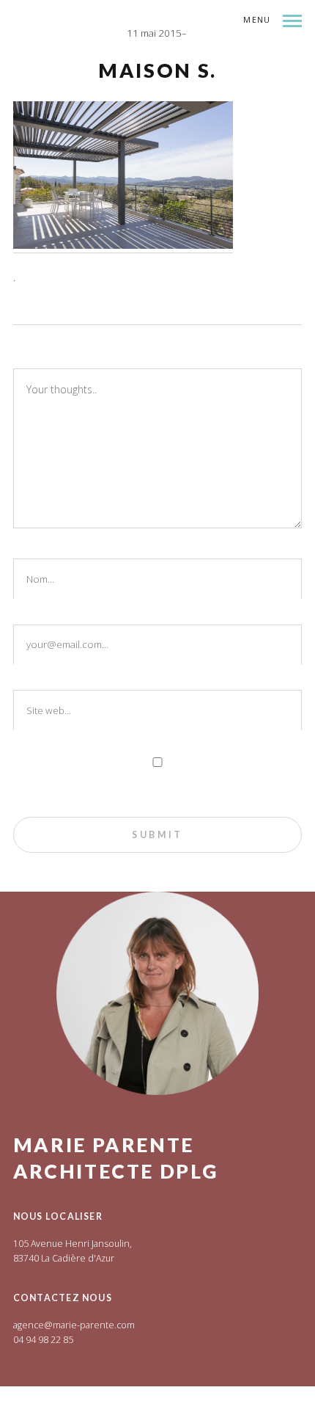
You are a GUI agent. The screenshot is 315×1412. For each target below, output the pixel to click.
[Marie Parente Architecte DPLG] (148, 59)
